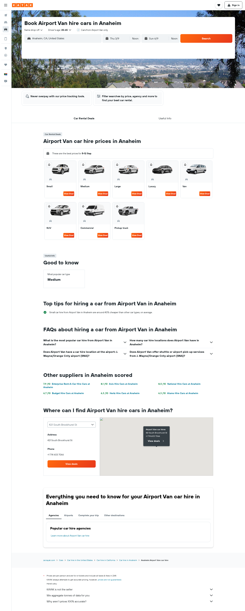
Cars (61, 560)
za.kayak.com (49, 560)
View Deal (69, 193)
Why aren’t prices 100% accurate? (66, 601)
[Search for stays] (5, 22)
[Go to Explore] (5, 48)
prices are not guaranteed (109, 579)
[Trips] (5, 64)
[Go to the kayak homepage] (22, 5)
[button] (5, 5)
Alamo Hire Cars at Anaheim (178, 393)
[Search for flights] (5, 15)
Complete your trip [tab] (88, 515)
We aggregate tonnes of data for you (68, 595)
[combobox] (33, 30)
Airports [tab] (68, 515)
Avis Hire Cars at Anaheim (119, 383)
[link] (72, 464)
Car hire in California (106, 560)
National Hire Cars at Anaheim (179, 383)
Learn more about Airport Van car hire (70, 535)
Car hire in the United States (80, 560)
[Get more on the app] (5, 38)
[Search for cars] (5, 29)
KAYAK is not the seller (59, 589)
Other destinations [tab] (114, 515)
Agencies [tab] (54, 515)
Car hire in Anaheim (128, 560)
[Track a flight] (5, 55)
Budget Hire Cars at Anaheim (63, 393)
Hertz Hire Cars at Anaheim (120, 393)
